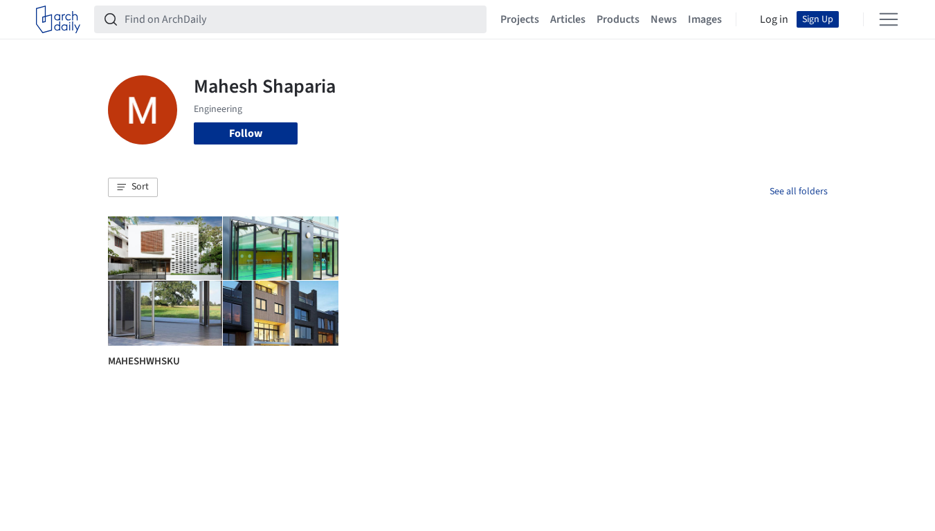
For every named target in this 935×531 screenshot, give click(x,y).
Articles (567, 19)
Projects (519, 19)
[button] (133, 187)
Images (705, 19)
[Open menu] (889, 19)
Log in (774, 19)
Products (618, 19)
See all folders (799, 191)
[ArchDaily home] (58, 19)
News (664, 19)
